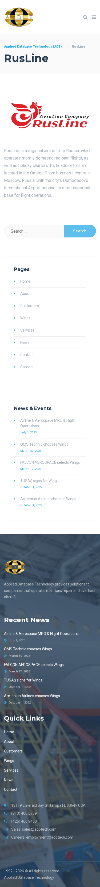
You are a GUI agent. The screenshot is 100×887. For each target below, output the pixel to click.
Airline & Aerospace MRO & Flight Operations (47, 423)
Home (25, 281)
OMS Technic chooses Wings (44, 444)
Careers (27, 367)
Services (27, 330)
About (25, 293)
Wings (25, 318)
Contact (27, 355)
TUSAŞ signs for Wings (39, 481)
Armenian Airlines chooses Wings (48, 499)
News (25, 342)
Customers (29, 306)
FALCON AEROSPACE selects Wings (50, 462)
